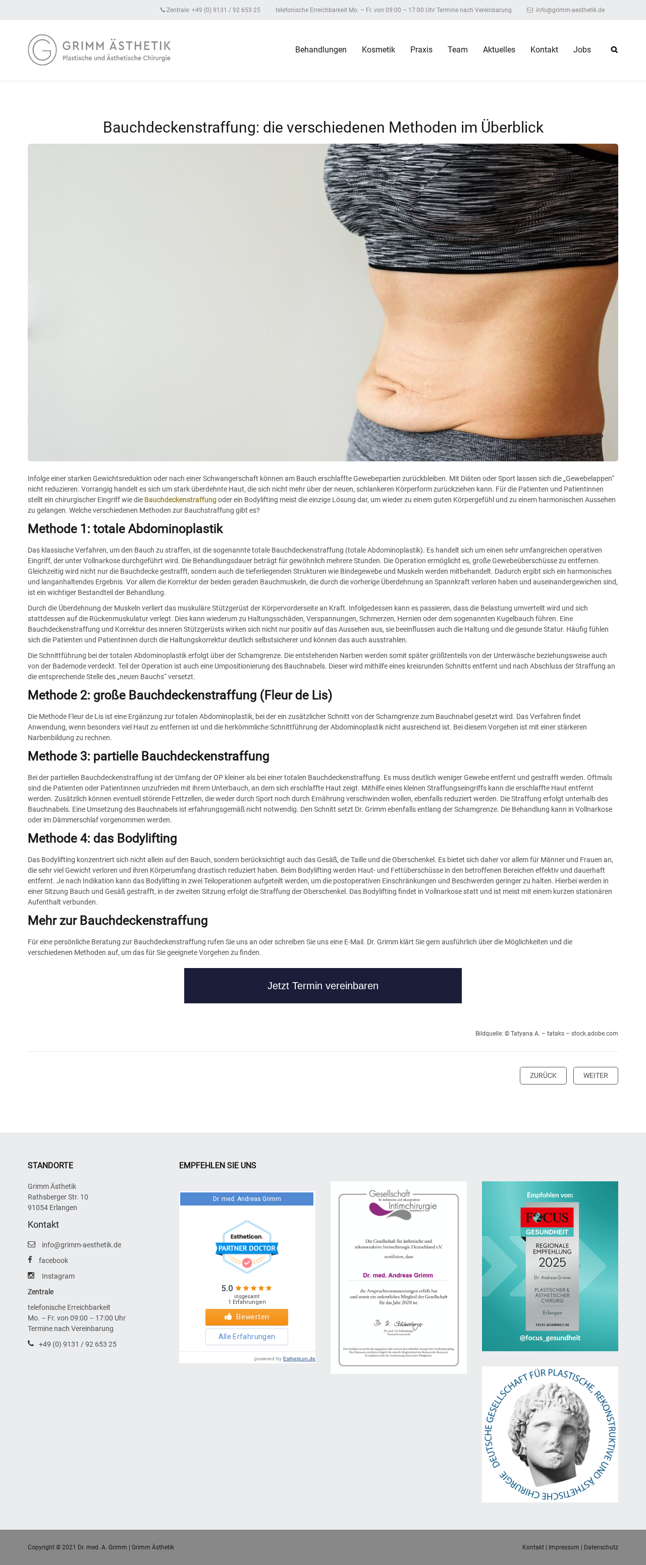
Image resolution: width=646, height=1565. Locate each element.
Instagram (58, 1276)
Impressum (564, 1547)
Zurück (543, 1075)
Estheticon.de (299, 1358)
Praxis (421, 49)
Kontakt (544, 49)
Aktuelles (499, 49)
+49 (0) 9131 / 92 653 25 (78, 1344)
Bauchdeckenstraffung (180, 500)
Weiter (595, 1075)
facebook (53, 1260)
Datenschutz (601, 1547)
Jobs (582, 49)
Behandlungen (321, 49)
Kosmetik (378, 49)
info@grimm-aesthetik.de (569, 10)
